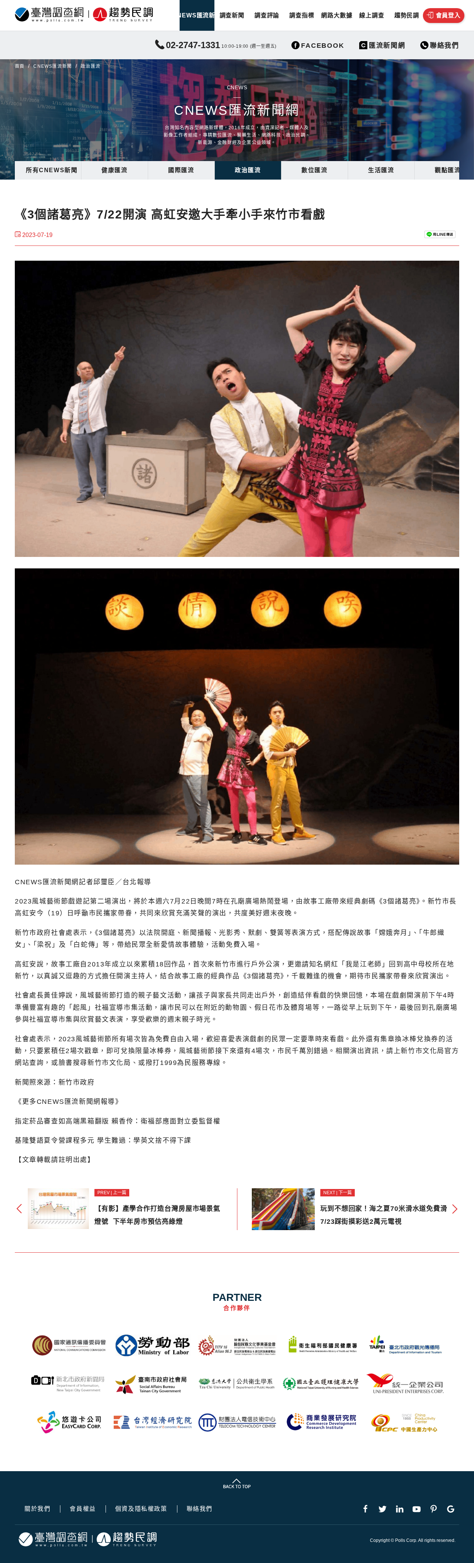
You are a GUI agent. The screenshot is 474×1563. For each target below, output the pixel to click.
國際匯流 (181, 170)
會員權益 (83, 1509)
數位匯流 (314, 170)
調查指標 (301, 15)
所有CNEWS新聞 (51, 170)
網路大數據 (336, 15)
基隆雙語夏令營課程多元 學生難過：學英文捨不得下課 (103, 1140)
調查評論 (266, 15)
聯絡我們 (200, 1509)
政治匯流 (248, 170)
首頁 (19, 66)
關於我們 (37, 1509)
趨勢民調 (406, 15)
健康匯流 (114, 170)
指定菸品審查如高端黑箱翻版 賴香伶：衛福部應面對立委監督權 (117, 1121)
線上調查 (371, 15)
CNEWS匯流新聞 (197, 15)
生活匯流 (381, 170)
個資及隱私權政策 (141, 1509)
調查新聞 (232, 15)
